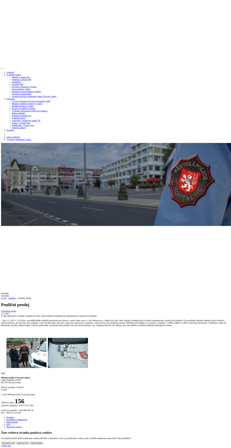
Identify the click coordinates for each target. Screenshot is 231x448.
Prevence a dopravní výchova (24, 87)
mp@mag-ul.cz (14, 390)
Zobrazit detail (36, 443)
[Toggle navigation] (2, 68)
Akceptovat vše (8, 443)
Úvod (3, 298)
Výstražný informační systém (18, 139)
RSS (8, 424)
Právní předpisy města (21, 89)
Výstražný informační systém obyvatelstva (29, 111)
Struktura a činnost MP (21, 79)
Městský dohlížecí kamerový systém (27, 104)
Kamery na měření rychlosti (23, 108)
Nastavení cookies (14, 427)
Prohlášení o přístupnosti (16, 420)
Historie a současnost (21, 77)
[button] (115, 296)
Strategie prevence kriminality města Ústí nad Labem (34, 96)
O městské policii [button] (13, 75)
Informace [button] (10, 99)
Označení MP (17, 84)
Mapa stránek (12, 422)
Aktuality (10, 72)
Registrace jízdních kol (21, 116)
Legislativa (16, 82)
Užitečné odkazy (19, 128)
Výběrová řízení (18, 118)
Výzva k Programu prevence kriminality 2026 (31, 101)
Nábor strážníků (18, 113)
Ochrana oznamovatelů (21, 94)
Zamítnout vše (22, 443)
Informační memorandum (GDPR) (26, 91)
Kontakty (10, 130)
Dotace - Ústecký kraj (21, 123)
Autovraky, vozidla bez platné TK (26, 120)
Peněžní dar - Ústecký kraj (23, 125)
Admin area (6, 446)
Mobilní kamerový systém (23, 106)
